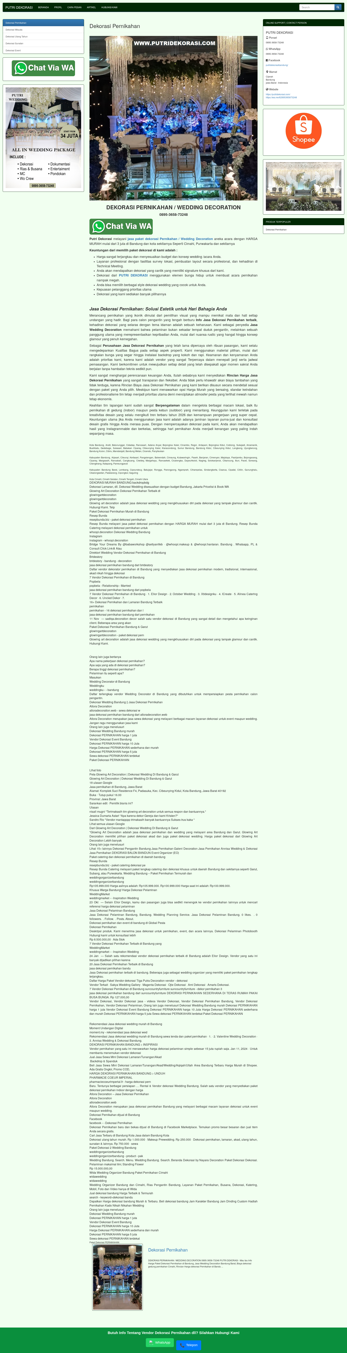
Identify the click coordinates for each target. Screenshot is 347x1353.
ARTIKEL (91, 7)
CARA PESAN (74, 7)
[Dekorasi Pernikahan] (117, 1277)
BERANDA (43, 7)
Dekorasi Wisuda (14, 29)
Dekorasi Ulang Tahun (17, 36)
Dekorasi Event (13, 50)
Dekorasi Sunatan (14, 43)
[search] (338, 7)
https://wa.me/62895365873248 (281, 97)
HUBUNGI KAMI (109, 7)
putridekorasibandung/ (277, 64)
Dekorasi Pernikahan (168, 1249)
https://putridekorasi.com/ (278, 94)
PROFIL (58, 7)
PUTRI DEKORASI (19, 7)
